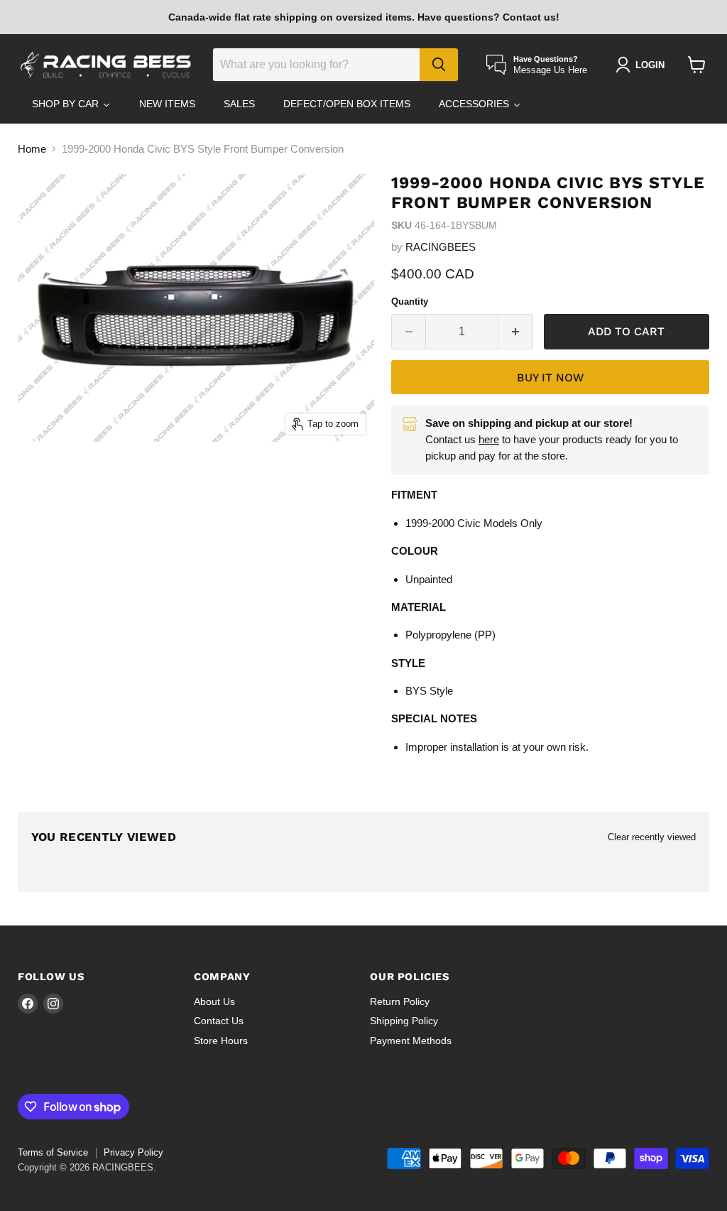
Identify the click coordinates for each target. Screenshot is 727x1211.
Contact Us (219, 1020)
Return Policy (400, 1001)
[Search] (439, 64)
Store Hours (221, 1040)
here (489, 439)
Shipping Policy (404, 1020)
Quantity (409, 301)
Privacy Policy (133, 1152)
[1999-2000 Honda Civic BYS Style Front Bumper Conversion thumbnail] (46, 477)
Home (32, 149)
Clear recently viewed (652, 837)
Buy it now (550, 377)
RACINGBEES (440, 247)
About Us (214, 1001)
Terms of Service (53, 1152)
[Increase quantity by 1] (515, 331)
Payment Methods (411, 1040)
